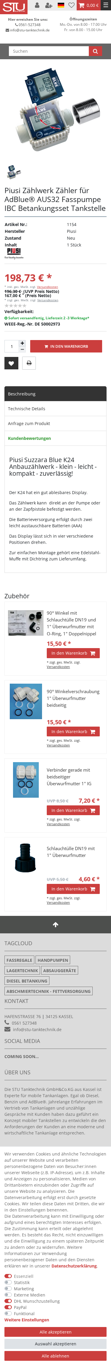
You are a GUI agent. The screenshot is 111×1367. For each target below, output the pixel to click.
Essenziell (23, 1276)
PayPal (20, 1307)
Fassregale (19, 960)
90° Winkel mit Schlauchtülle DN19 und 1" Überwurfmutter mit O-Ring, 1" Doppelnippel (71, 623)
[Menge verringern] (22, 350)
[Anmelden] (38, 5)
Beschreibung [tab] (22, 394)
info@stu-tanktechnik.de (30, 30)
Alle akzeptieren (56, 1332)
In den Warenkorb (68, 346)
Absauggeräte (59, 970)
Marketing (24, 1288)
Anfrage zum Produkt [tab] (29, 423)
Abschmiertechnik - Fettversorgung (49, 991)
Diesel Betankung (27, 981)
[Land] (61, 5)
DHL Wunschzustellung (37, 1301)
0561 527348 (24, 1023)
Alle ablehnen (55, 1356)
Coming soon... (21, 1056)
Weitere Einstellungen (26, 1320)
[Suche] (95, 51)
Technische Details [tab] (26, 408)
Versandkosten (47, 287)
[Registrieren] (49, 5)
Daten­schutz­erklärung (74, 1266)
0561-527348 (30, 24)
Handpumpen (53, 960)
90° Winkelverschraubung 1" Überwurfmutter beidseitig (73, 698)
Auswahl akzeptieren (55, 1344)
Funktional (24, 1313)
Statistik (22, 1282)
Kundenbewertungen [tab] (29, 438)
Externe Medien (29, 1295)
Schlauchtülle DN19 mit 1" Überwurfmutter (71, 851)
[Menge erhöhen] (22, 343)
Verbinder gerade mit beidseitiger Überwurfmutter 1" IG (69, 777)
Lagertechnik (22, 970)
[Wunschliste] (71, 5)
